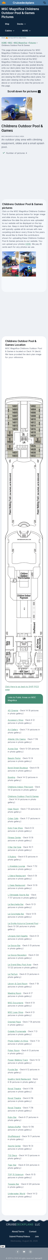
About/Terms (18, 1231)
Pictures (32, 43)
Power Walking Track (18, 1060)
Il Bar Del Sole (14, 847)
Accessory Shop (15, 720)
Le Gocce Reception (17, 955)
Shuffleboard (14, 1136)
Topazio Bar (13, 1184)
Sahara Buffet (14, 1127)
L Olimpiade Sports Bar (18, 895)
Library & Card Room (17, 983)
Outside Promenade (17, 1031)
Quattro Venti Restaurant (19, 1079)
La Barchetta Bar (16, 904)
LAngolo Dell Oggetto (18, 936)
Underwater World (16, 1193)
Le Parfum (13, 974)
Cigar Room (13, 809)
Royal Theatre (14, 1088)
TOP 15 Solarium (16, 1174)
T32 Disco (12, 1155)
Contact (32, 1231)
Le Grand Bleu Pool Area (19, 964)
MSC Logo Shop (15, 1012)
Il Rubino (12, 856)
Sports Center (14, 1146)
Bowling (11, 777)
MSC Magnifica (20, 43)
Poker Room (14, 1050)
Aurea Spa (13, 748)
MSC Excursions (15, 1002)
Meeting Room (14, 993)
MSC (10, 43)
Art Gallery (13, 729)
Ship (7, 24)
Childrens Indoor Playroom (20, 787)
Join (37, 1236)
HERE (28, 244)
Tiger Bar (12, 1165)
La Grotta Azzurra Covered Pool (23, 923)
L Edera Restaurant (17, 875)
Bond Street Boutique (18, 768)
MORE (25, 30)
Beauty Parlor (14, 758)
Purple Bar (13, 1069)
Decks (20, 24)
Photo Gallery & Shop (18, 1041)
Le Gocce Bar (14, 945)
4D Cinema (13, 710)
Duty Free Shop (15, 828)
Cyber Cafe (13, 818)
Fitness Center (14, 837)
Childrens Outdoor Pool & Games (23, 796)
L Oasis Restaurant (16, 885)
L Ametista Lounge (16, 866)
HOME (4, 43)
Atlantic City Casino (17, 739)
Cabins (8, 30)
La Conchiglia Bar (16, 914)
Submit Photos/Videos (19, 1236)
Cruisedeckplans (23, 2)
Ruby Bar (12, 1117)
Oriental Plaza (14, 1022)
